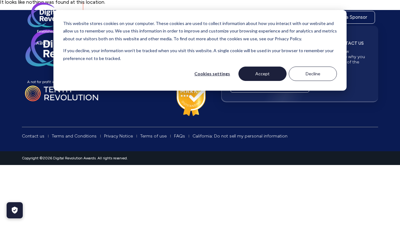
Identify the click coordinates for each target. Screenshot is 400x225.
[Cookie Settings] (14, 210)
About (44, 43)
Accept (262, 73)
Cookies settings (212, 73)
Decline (313, 73)
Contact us (349, 43)
